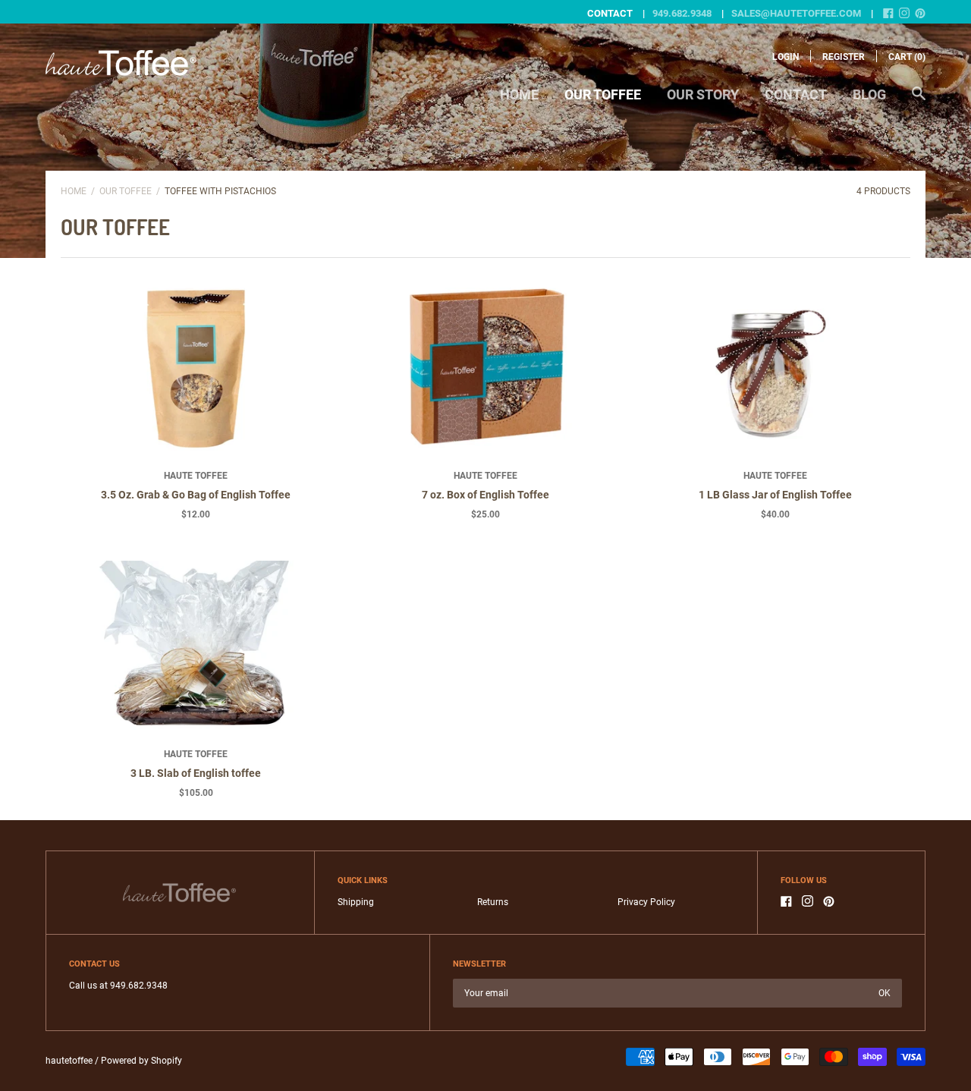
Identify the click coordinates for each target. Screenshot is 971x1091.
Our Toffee (602, 94)
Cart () (906, 57)
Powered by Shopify (141, 1060)
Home (519, 94)
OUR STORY (703, 94)
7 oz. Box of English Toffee (485, 495)
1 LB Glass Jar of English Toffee (775, 495)
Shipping (356, 902)
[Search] (918, 101)
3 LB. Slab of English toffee (195, 773)
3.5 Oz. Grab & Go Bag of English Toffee (196, 495)
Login (785, 57)
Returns (492, 902)
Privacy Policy (646, 902)
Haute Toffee (196, 475)
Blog (869, 94)
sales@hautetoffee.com (796, 13)
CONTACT (796, 94)
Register (843, 57)
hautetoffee (69, 1060)
